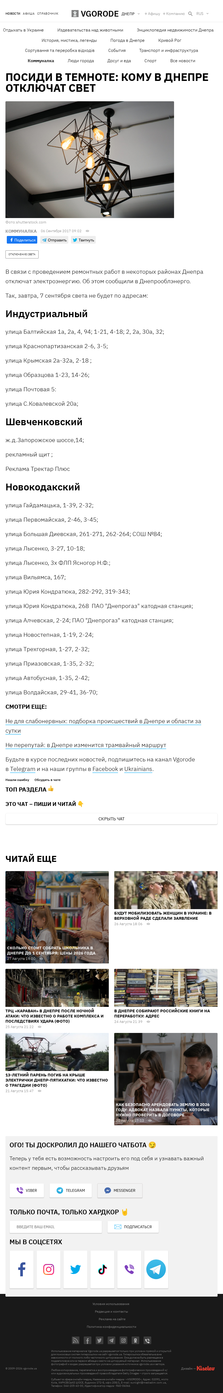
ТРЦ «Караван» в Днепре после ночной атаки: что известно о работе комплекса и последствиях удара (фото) (54, 1016)
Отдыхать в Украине (23, 30)
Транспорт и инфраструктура (168, 50)
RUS (199, 13)
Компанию (175, 13)
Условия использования (110, 1304)
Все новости (182, 60)
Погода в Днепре (127, 40)
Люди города (81, 60)
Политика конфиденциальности (111, 1327)
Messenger (124, 1190)
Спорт (150, 60)
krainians (140, 769)
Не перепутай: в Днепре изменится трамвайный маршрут (85, 745)
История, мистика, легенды (69, 40)
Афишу (154, 13)
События (117, 50)
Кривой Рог (169, 40)
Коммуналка (41, 60)
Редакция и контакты (111, 1311)
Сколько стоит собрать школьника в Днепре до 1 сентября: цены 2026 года (51, 950)
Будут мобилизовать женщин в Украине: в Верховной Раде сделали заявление (163, 915)
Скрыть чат (111, 818)
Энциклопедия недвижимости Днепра (175, 30)
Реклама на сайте (112, 1319)
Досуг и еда (119, 60)
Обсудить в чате (48, 779)
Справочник (47, 13)
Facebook (105, 769)
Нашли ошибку (17, 779)
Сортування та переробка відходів (60, 50)
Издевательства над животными (90, 30)
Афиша (29, 13)
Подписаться (138, 1226)
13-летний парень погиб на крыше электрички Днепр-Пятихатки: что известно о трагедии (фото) (56, 1080)
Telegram (22, 769)
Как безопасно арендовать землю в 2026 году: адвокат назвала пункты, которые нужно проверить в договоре (163, 1109)
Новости (12, 13)
